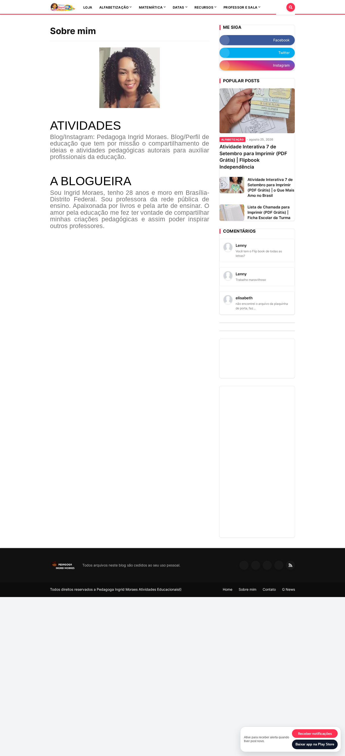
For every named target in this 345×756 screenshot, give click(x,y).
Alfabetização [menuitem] (114, 7)
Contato (269, 589)
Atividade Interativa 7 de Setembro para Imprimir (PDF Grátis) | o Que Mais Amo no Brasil (271, 187)
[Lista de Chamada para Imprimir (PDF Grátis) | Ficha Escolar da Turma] (231, 212)
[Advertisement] (257, 461)
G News (288, 589)
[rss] (290, 565)
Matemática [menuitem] (151, 7)
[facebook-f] (244, 565)
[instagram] (278, 565)
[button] (281, 7)
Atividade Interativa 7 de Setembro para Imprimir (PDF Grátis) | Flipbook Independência (253, 157)
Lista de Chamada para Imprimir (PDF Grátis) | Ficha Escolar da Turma (269, 212)
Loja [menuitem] (87, 7)
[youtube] (267, 565)
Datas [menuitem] (178, 7)
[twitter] (255, 565)
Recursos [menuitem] (203, 7)
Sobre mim (247, 589)
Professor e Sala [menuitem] (240, 7)
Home (227, 589)
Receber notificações (315, 734)
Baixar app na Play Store (314, 744)
